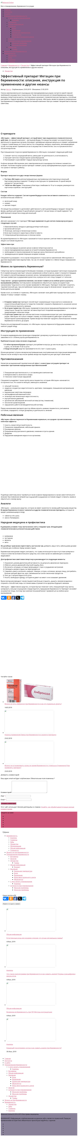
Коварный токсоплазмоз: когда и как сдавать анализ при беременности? (34, 1048)
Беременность (10, 53)
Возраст (17, 867)
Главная (8, 10)
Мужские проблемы (19, 43)
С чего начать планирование (19, 18)
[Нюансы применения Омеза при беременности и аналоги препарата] (29, 733)
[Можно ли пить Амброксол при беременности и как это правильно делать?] (29, 702)
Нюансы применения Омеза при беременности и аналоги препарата (30, 735)
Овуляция (12, 26)
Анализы (15, 20)
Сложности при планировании (19, 41)
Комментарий (6, 792)
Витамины (12, 22)
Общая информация (15, 24)
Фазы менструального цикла (23, 37)
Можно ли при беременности (16, 51)
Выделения (16, 31)
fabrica (8, 89)
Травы (14, 49)
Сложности (14, 850)
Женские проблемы (19, 45)
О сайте (7, 14)
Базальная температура (21, 33)
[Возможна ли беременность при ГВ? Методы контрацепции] (31, 1005)
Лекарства (12, 47)
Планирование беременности (16, 16)
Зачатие (11, 39)
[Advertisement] (39, 118)
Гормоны (11, 60)
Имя (3, 796)
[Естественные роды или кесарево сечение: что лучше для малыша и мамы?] (31, 931)
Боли (14, 28)
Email (3, 800)
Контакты (8, 12)
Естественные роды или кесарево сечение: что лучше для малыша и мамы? (34, 938)
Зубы (10, 58)
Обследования (15, 846)
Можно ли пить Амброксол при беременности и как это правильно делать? (33, 704)
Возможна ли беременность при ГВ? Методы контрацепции (29, 1012)
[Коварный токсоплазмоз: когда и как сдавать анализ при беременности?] (31, 1041)
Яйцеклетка (16, 35)
